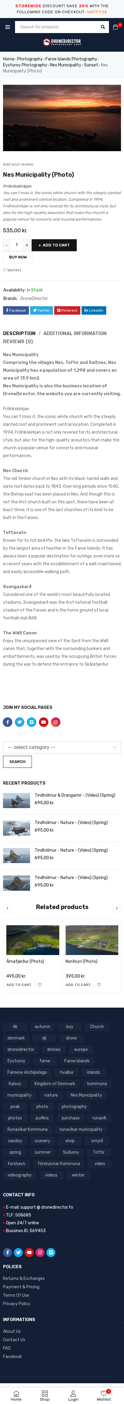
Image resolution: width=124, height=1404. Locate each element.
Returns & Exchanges (24, 1278)
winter (78, 1175)
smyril (97, 1140)
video (100, 1163)
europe (81, 1049)
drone (71, 1038)
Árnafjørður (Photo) (25, 961)
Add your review (18, 164)
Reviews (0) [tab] (18, 341)
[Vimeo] (50, 1252)
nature (51, 1095)
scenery (42, 1140)
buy (69, 1026)
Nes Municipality (65, 65)
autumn (42, 1026)
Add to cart (56, 245)
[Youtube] (29, 1252)
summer (43, 1152)
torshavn (16, 1163)
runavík (99, 1118)
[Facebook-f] (7, 1252)
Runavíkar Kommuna (28, 1129)
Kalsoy (15, 1083)
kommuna (97, 1083)
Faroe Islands (77, 1061)
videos (51, 1175)
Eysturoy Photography (25, 65)
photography (74, 1106)
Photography (30, 59)
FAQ (7, 1348)
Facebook (12, 1356)
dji (44, 1038)
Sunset (91, 65)
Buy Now (18, 257)
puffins (42, 1118)
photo (42, 1106)
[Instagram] (40, 1252)
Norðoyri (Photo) (82, 961)
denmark (16, 1038)
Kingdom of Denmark (55, 1083)
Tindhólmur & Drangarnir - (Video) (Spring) (75, 795)
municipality (20, 1095)
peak (15, 1106)
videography (20, 1175)
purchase (71, 1118)
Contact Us (14, 1339)
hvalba (66, 1072)
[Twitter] (18, 1252)
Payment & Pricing (21, 1287)
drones (53, 1049)
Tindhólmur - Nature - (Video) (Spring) (71, 822)
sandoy (15, 1140)
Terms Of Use (16, 1295)
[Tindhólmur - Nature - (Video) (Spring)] (16, 828)
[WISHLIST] (40, 984)
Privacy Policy (16, 1303)
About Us (12, 1331)
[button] (19, 984)
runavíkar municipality (81, 1129)
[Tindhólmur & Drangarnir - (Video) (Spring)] (16, 800)
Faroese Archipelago (27, 1072)
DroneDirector (34, 298)
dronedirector (21, 1049)
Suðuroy (71, 1152)
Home (8, 59)
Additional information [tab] (75, 333)
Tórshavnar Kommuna (58, 1163)
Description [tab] (19, 333)
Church (97, 1026)
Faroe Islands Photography (71, 59)
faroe (44, 1061)
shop (70, 1140)
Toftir (98, 1152)
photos (15, 1118)
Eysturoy (16, 1061)
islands (93, 1072)
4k (15, 1026)
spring (15, 1152)
